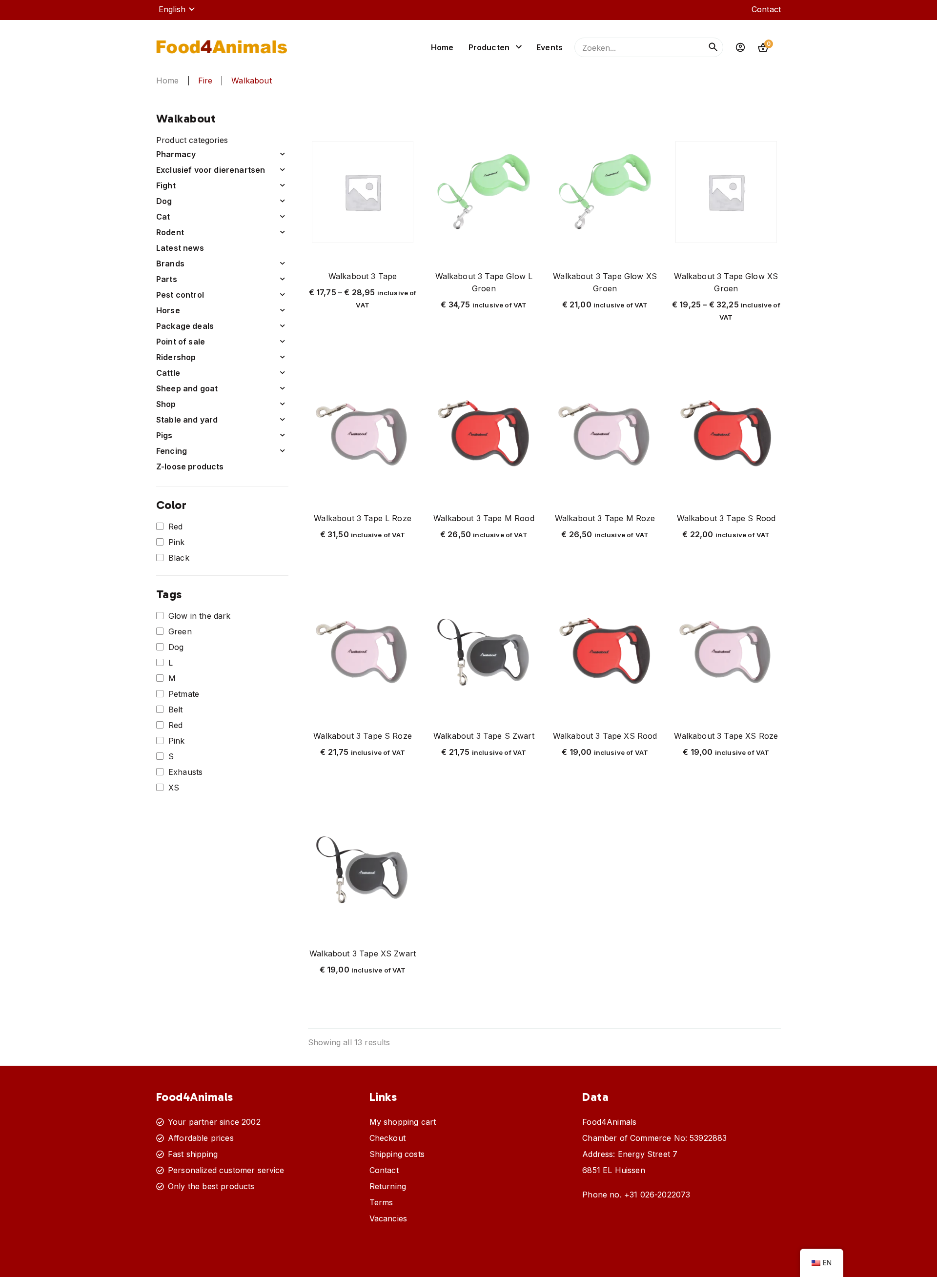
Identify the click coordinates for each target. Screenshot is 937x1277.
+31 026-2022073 (657, 1194)
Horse (168, 310)
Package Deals (185, 326)
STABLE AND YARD (187, 420)
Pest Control (180, 295)
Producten (488, 47)
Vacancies (388, 1218)
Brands (170, 263)
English (172, 9)
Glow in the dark (199, 616)
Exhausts (185, 772)
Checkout (387, 1138)
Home (442, 47)
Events (549, 47)
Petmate (183, 694)
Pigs (164, 435)
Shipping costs (397, 1154)
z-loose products (190, 466)
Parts (166, 279)
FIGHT (166, 185)
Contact (766, 9)
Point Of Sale (180, 341)
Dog (175, 647)
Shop (166, 404)
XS (173, 787)
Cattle (168, 373)
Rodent (170, 232)
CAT (163, 217)
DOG (164, 201)
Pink (176, 542)
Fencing (171, 451)
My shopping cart (402, 1122)
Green (180, 631)
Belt (175, 709)
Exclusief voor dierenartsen (210, 170)
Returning (387, 1186)
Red (175, 526)
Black (178, 558)
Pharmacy (176, 154)
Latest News (180, 248)
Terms (381, 1202)
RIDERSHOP (176, 357)
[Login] (740, 47)
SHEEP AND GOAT (187, 388)
